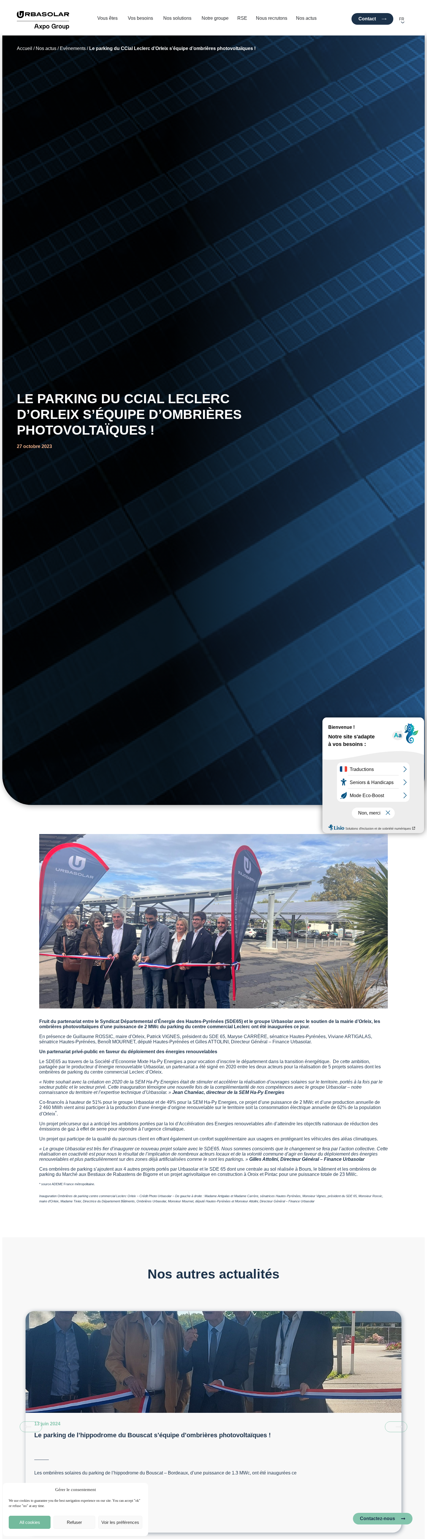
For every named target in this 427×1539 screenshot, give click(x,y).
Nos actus (46, 48)
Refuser (74, 1522)
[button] (31, 1427)
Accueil (24, 48)
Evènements (73, 48)
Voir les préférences (120, 1522)
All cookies (29, 1522)
